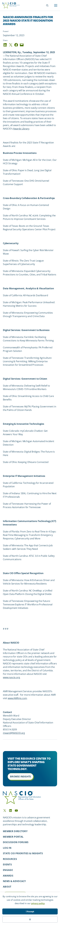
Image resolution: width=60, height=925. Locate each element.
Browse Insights (20, 776)
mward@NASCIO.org (14, 733)
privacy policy (38, 903)
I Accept (30, 911)
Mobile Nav (56, 5)
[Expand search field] (47, 5)
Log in (7, 847)
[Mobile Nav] (56, 5)
